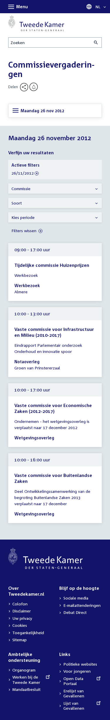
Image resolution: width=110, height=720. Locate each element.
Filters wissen (24, 230)
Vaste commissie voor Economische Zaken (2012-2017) (53, 408)
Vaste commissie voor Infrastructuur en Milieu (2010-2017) (54, 332)
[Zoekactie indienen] (96, 42)
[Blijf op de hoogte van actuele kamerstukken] (33, 87)
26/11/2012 (22, 173)
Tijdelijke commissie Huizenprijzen (51, 265)
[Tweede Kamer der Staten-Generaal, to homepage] (36, 23)
